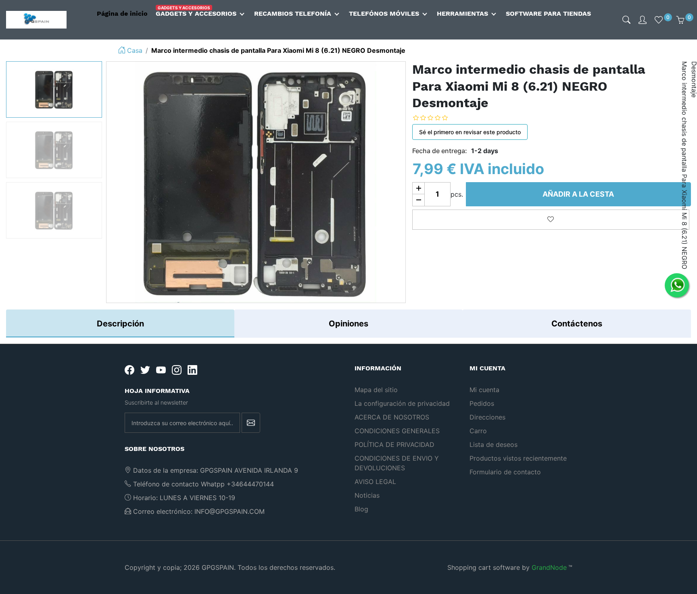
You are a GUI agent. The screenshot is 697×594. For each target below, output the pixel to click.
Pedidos (482, 403)
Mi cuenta (484, 390)
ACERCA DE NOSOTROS (392, 417)
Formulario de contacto (505, 472)
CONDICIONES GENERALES (397, 431)
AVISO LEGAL (375, 482)
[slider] (436, 118)
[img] (626, 20)
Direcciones (487, 417)
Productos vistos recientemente (518, 458)
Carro (478, 431)
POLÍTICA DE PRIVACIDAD (394, 444)
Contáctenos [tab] (576, 323)
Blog (361, 509)
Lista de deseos (494, 444)
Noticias (367, 495)
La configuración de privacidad (402, 403)
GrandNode (549, 567)
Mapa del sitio (376, 390)
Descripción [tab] (120, 323)
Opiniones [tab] (348, 323)
